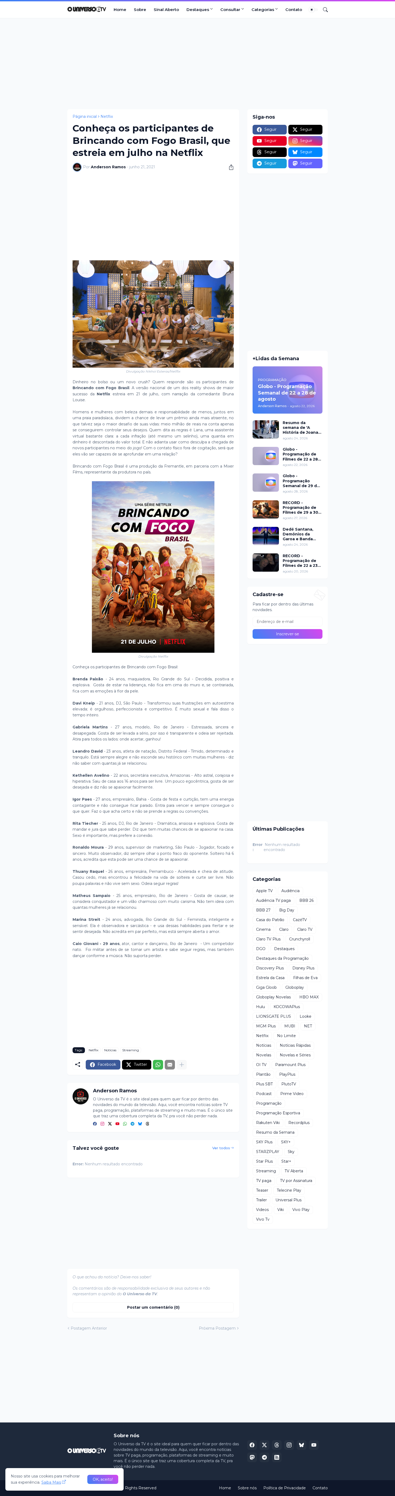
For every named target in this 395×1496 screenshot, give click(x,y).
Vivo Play (301, 1209)
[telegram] (132, 1124)
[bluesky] (140, 1124)
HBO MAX (309, 997)
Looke (305, 1016)
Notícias (110, 1050)
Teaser (262, 1190)
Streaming (130, 1050)
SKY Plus (264, 1142)
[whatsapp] (125, 1124)
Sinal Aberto (166, 9)
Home (120, 9)
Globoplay (294, 987)
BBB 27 (263, 910)
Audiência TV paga (273, 900)
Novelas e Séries (295, 1055)
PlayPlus (287, 1074)
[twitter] (110, 1124)
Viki (280, 1209)
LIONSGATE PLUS (273, 1016)
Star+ (286, 1161)
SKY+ (286, 1142)
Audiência (290, 890)
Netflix (106, 116)
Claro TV (305, 929)
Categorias (263, 9)
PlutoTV (288, 1084)
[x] (264, 1445)
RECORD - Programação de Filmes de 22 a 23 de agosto (300, 560)
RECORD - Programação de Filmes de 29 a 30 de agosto (300, 507)
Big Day (286, 910)
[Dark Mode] (313, 9)
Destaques (197, 9)
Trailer (261, 1200)
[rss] (277, 1457)
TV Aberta (294, 1171)
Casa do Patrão (270, 919)
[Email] (170, 1065)
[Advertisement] (197, 63)
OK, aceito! (103, 1479)
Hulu (260, 1006)
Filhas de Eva (305, 977)
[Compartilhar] (229, 167)
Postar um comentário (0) (153, 1307)
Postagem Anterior (89, 1328)
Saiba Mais (51, 1482)
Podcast (264, 1093)
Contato (293, 9)
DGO (260, 948)
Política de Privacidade (284, 1488)
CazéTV (300, 919)
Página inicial (85, 116)
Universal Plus (288, 1200)
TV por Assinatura (296, 1180)
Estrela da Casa (270, 977)
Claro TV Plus (268, 939)
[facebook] (95, 1124)
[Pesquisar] (323, 9)
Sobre (140, 9)
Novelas (263, 1055)
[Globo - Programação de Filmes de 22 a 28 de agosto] (266, 456)
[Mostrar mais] (182, 1065)
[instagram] (102, 1124)
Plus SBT (264, 1084)
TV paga (263, 1180)
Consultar (230, 9)
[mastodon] (252, 1457)
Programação (269, 1103)
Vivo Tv (263, 1219)
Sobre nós (247, 1488)
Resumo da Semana (275, 1132)
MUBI (289, 1026)
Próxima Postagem (217, 1328)
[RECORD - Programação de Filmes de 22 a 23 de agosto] (266, 562)
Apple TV (264, 890)
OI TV (261, 1064)
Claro (284, 929)
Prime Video (292, 1093)
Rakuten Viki (268, 1122)
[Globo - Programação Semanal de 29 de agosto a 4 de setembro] (266, 482)
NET (308, 1026)
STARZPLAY (267, 1151)
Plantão (263, 1074)
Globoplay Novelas (273, 997)
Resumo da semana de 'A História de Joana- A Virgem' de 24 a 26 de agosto (301, 427)
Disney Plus (303, 968)
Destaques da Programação (282, 958)
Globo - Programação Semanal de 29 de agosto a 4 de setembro (301, 480)
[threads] (147, 1124)
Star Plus (264, 1161)
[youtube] (117, 1124)
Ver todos (221, 1148)
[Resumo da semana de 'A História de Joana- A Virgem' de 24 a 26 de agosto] (266, 429)
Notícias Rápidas (295, 1045)
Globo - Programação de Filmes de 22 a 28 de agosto (300, 454)
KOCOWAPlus (287, 1006)
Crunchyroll (299, 939)
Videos (262, 1209)
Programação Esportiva (278, 1113)
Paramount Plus (290, 1064)
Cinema (263, 929)
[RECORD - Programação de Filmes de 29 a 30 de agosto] (266, 509)
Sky (291, 1151)
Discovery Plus (270, 968)
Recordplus (299, 1122)
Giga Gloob (266, 987)
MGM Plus (266, 1026)
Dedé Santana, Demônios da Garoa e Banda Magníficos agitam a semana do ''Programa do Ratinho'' (301, 534)
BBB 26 (306, 900)
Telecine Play (289, 1190)
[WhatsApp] (158, 1065)
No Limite (286, 1035)
